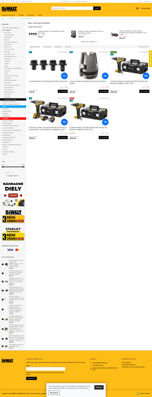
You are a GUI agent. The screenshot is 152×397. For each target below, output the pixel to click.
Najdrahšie (58, 47)
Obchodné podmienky (80, 1)
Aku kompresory (9, 92)
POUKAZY (6, 118)
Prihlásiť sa (31, 378)
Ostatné (5, 149)
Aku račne (7, 97)
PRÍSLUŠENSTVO (7, 140)
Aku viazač (7, 94)
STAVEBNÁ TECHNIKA (9, 137)
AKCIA (4, 106)
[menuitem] (8, 15)
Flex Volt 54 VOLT (9, 49)
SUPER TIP (6, 109)
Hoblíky (6, 63)
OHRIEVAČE (6, 142)
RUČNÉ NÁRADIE (8, 123)
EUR (139, 1)
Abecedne (68, 47)
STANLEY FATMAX (8, 121)
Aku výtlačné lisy (9, 54)
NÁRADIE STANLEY (8, 133)
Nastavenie (54, 393)
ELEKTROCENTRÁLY (8, 152)
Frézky (6, 73)
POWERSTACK (7, 116)
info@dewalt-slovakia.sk (100, 363)
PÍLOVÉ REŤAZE (7, 111)
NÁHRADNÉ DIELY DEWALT (10, 125)
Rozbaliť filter (12, 176)
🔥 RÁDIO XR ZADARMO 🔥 (11, 28)
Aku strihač (7, 82)
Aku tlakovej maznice (10, 56)
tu (87, 388)
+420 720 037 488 (98, 365)
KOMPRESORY (7, 135)
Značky (5, 154)
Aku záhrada (8, 44)
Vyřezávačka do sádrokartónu (13, 68)
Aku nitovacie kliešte (10, 99)
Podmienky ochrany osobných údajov (133, 367)
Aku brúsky (7, 47)
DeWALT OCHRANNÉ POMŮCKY (12, 145)
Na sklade (9, 172)
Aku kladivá (7, 37)
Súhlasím (99, 387)
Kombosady (7, 59)
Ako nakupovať (65, 1)
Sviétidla (6, 61)
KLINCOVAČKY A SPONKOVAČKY (12, 130)
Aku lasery (7, 52)
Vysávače (7, 71)
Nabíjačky (7, 78)
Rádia (6, 66)
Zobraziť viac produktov (88, 41)
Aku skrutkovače (9, 35)
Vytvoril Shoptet (145, 393)
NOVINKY (5, 113)
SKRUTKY (5, 147)
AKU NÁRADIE (7, 30)
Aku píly (6, 40)
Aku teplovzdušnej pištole (12, 85)
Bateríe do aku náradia (11, 75)
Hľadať (97, 8)
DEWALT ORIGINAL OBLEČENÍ (11, 104)
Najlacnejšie (47, 47)
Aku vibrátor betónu (10, 80)
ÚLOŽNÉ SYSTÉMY (8, 128)
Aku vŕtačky (7, 32)
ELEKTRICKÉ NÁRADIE (9, 102)
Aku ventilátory (8, 87)
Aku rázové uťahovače (10, 42)
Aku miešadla (8, 90)
